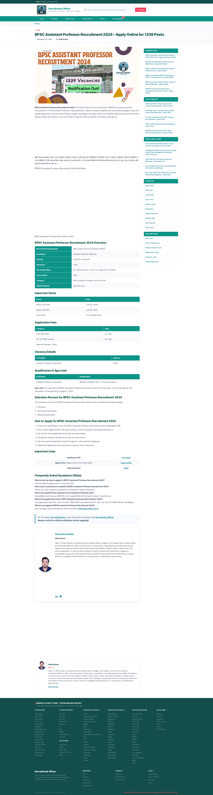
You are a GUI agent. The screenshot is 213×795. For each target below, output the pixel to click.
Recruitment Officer (104, 517)
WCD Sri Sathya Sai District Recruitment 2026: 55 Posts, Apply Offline (160, 70)
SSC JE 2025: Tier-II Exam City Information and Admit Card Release (160, 167)
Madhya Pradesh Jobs (153, 248)
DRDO (134, 760)
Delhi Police (136, 750)
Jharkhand (86, 752)
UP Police (135, 747)
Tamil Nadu (111, 745)
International (87, 19)
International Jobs (65, 752)
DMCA (159, 726)
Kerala (85, 758)
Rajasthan (111, 739)
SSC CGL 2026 (137, 714)
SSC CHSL (135, 732)
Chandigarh (87, 729)
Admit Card (69, 19)
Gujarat (85, 742)
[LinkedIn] (56, 596)
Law (60, 729)
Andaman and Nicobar (90, 716)
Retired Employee (40, 745)
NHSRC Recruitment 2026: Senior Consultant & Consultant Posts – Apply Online (159, 91)
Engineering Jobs (151, 213)
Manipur (110, 721)
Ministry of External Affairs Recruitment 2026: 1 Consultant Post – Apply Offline (159, 76)
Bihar (85, 726)
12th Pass (62, 716)
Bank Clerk (135, 724)
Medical (61, 732)
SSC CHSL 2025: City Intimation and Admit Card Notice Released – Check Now (160, 174)
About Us (159, 714)
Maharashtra (112, 719)
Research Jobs (39, 742)
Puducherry (111, 734)
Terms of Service (153, 777)
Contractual (149, 195)
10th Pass (62, 714)
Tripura (110, 750)
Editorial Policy (161, 729)
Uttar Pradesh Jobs (152, 243)
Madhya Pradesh (113, 716)
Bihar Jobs (149, 238)
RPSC (134, 742)
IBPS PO (134, 716)
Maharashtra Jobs (152, 252)
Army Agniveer (137, 752)
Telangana (111, 747)
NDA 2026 (135, 726)
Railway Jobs (39, 739)
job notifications (58, 517)
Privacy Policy (161, 721)
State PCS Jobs (40, 750)
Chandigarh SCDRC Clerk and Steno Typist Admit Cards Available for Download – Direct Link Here (160, 152)
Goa (84, 739)
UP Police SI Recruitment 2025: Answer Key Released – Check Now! (159, 118)
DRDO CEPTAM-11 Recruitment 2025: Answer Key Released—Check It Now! (159, 105)
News (102, 19)
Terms (158, 724)
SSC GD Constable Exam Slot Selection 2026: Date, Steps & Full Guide (159, 63)
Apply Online (126, 463)
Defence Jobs (150, 204)
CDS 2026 (135, 729)
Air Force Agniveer (138, 758)
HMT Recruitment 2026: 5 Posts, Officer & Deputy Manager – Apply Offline (160, 83)
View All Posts (53, 687)
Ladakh (85, 760)
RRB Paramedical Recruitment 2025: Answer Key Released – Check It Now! (159, 132)
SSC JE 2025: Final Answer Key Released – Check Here (160, 125)
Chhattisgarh (87, 732)
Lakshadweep (112, 714)
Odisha (110, 732)
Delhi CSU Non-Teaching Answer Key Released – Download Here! (158, 160)
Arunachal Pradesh (89, 721)
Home (37, 24)
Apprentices (149, 185)
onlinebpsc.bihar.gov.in (88, 508)
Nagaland (111, 729)
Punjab (110, 737)
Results (54, 19)
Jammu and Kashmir (90, 750)
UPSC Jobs (38, 755)
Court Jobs (149, 199)
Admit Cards (63, 749)
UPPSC (134, 739)
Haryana (86, 745)
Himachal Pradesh (89, 747)
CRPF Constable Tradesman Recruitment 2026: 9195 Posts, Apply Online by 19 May (160, 56)
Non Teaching (150, 223)
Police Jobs (149, 227)
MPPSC (134, 737)
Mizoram (111, 726)
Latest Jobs (63, 744)
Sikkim (110, 742)
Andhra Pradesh (88, 719)
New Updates (118, 19)
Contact (159, 716)
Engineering (63, 721)
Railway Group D (137, 719)
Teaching (62, 737)
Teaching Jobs (39, 752)
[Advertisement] (87, 137)
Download (126, 458)
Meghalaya (111, 724)
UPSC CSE (135, 721)
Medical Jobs (150, 218)
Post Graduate (63, 734)
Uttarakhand (112, 755)
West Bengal (112, 758)
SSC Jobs (38, 747)
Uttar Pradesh (112, 752)
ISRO (133, 763)
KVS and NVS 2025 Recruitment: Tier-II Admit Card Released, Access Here (159, 145)
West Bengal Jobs (151, 262)
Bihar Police (136, 745)
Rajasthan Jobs (151, 257)
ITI (60, 726)
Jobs (42, 19)
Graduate (62, 724)
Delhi (85, 737)
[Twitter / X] (60, 596)
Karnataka (86, 755)
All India (86, 714)
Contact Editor (120, 780)
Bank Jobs (149, 190)
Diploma (62, 719)
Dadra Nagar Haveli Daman (92, 734)
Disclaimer (160, 719)
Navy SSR (135, 755)
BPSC (126, 468)
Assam (85, 724)
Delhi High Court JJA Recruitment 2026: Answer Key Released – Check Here (159, 112)
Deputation (149, 209)
